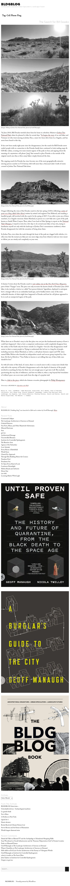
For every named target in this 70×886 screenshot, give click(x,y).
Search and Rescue (53, 394)
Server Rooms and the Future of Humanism (15, 827)
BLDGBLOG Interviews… (10, 806)
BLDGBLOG (10, 4)
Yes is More (4, 814)
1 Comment (27, 395)
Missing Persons (40, 394)
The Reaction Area (7, 442)
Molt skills (4, 850)
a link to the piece (13, 380)
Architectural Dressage (8, 435)
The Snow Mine (18, 855)
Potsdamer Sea (5, 461)
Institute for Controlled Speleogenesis (13, 440)
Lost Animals (5, 447)
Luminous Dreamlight (8, 466)
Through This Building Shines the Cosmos (14, 457)
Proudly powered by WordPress (26, 881)
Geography (38, 392)
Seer (2, 430)
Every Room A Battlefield (9, 449)
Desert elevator (6, 822)
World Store (5, 452)
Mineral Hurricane (7, 428)
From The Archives (9, 804)
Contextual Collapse (7, 418)
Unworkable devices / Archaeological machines (15, 809)
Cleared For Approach (8, 454)
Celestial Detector (6, 423)
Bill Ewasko (45, 390)
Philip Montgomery (58, 380)
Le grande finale (6, 811)
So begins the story (47, 135)
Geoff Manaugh (6, 846)
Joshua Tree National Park (52, 392)
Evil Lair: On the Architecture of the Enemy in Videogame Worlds (31, 850)
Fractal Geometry (28, 392)
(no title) (4, 473)
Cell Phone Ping (15, 392)
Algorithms (36, 390)
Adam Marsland (26, 390)
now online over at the (49, 284)
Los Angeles (13, 394)
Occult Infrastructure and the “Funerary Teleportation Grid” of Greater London (39, 841)
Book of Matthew (55, 390)
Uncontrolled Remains (8, 438)
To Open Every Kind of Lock (10, 464)
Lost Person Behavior (26, 394)
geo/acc (3, 433)
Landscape (4, 394)
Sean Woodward (6, 841)
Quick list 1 (5, 819)
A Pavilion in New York (8, 817)
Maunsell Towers (12, 843)
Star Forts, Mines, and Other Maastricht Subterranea (17, 426)
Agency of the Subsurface (9, 445)
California (4, 392)
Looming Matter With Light (10, 476)
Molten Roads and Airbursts (10, 469)
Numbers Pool (5, 459)
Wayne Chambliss (6, 848)
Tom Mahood (18, 395)
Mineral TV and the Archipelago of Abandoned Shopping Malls (33, 838)
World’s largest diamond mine (10, 830)
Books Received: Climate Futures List (13, 825)
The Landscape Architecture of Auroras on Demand (17, 421)
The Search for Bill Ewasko (54, 21)
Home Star (4, 471)
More (55, 410)
